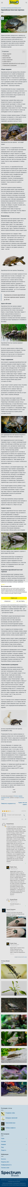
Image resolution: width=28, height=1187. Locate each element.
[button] (3, 585)
